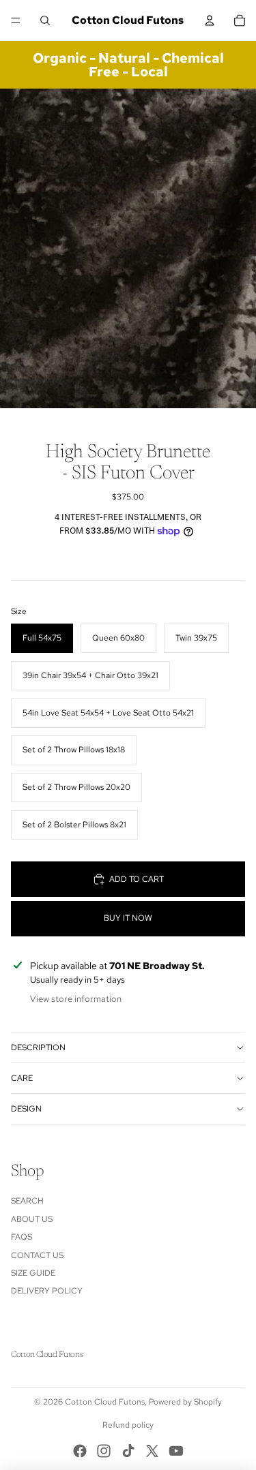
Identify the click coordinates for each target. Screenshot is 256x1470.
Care (22, 1078)
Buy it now (128, 918)
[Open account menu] (210, 20)
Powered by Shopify (185, 1401)
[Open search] (45, 20)
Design (26, 1108)
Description (38, 1047)
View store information (76, 999)
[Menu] (15, 20)
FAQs (21, 1236)
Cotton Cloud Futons (105, 1401)
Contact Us (37, 1255)
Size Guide (33, 1273)
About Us (32, 1219)
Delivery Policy (47, 1290)
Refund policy (128, 1425)
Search (27, 1200)
